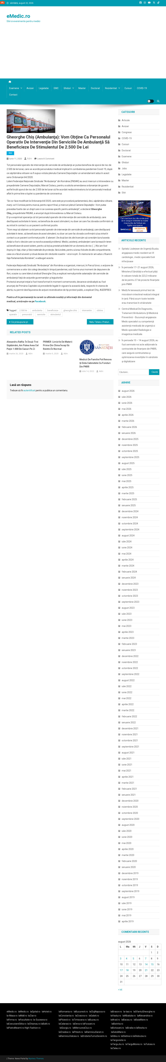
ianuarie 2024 (129, 577)
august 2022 (128, 680)
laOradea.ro (65, 1032)
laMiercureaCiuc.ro (82, 1027)
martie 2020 (128, 855)
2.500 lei (23, 310)
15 (152, 964)
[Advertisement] (83, 54)
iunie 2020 (127, 837)
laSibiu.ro (115, 1036)
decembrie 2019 (130, 873)
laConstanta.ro (66, 1015)
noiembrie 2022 (130, 662)
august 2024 (128, 535)
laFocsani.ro (88, 1023)
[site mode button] (150, 101)
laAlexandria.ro (145, 1015)
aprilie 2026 (128, 415)
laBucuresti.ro (81, 1011)
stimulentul (55, 314)
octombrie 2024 (130, 523)
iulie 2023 (126, 614)
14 (146, 964)
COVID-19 (142, 88)
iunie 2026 (127, 403)
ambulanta (37, 310)
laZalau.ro (116, 1048)
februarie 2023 (129, 644)
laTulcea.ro (149, 1044)
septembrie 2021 (130, 746)
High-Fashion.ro (33, 1027)
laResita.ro (141, 1027)
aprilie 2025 (128, 487)
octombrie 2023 (130, 596)
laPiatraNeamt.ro (15, 1027)
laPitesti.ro (77, 1032)
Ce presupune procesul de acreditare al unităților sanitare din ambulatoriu (22, 322)
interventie (87, 310)
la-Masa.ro (12, 1015)
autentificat (29, 390)
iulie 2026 (126, 397)
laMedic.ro (23, 1011)
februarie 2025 (129, 499)
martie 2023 (128, 638)
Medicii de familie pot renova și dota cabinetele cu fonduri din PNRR (95, 363)
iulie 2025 (126, 469)
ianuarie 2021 (129, 795)
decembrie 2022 (130, 656)
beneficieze (52, 310)
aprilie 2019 (128, 921)
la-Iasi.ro (127, 1011)
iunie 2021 (127, 764)
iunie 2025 (127, 475)
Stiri (10, 153)
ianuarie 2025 (129, 505)
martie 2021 (128, 783)
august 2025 (128, 463)
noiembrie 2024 (130, 517)
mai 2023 (126, 626)
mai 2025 (126, 481)
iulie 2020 (126, 831)
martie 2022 (128, 710)
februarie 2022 (129, 716)
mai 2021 (126, 770)
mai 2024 (126, 553)
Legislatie (44, 88)
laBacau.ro (126, 1019)
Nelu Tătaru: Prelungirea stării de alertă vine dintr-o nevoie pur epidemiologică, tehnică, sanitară (101, 322)
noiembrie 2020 (130, 806)
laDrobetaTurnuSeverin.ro (94, 1036)
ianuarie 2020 (129, 867)
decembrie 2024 (130, 511)
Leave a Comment (45, 158)
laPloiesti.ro (65, 1019)
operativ (13, 314)
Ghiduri (67, 88)
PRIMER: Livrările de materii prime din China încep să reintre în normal (57, 345)
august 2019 (128, 897)
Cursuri (128, 88)
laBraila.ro (130, 1027)
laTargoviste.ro (118, 1040)
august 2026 (128, 391)
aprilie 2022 (128, 704)
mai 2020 (126, 843)
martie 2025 (128, 493)
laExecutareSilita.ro (16, 1023)
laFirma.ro (12, 1019)
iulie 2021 (126, 758)
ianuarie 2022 (129, 722)
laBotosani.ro (117, 1027)
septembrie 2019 (130, 891)
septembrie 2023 (130, 602)
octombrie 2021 (130, 740)
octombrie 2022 (130, 668)
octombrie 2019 (130, 885)
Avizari (30, 88)
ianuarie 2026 (129, 433)
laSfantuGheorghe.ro (144, 1011)
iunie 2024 (127, 547)
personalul (27, 314)
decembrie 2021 (130, 728)
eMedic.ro (18, 16)
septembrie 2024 (130, 529)
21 (146, 970)
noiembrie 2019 (130, 879)
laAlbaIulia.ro (129, 1015)
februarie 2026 (129, 427)
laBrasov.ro (116, 1011)
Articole (126, 120)
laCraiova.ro (81, 1015)
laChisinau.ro (34, 1023)
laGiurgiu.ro (66, 1027)
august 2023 (128, 608)
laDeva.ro (77, 1023)
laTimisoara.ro (79, 1019)
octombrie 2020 (130, 813)
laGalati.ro (94, 1015)
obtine (100, 310)
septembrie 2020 (130, 819)
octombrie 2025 (130, 451)
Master (82, 88)
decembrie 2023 (130, 584)
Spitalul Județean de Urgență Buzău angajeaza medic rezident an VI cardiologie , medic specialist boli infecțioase (140, 255)
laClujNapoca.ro (97, 1011)
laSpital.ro (35, 1011)
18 (127, 970)
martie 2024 (128, 565)
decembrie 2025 (130, 439)
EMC (56, 88)
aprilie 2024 (128, 559)
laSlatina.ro (126, 1036)
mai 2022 (126, 698)
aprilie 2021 (128, 777)
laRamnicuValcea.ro (69, 1036)
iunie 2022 (127, 692)
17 (121, 970)
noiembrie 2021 (130, 734)
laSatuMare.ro (118, 1032)
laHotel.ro (47, 1011)
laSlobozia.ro (139, 1036)
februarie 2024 (129, 571)
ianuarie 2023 (129, 650)
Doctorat (95, 88)
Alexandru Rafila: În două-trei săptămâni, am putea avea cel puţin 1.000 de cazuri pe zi (23, 345)
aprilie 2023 (128, 632)
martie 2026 (128, 421)
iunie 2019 (127, 909)
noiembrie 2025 (130, 445)
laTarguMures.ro (133, 1044)
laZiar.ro (32, 1015)
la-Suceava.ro (40, 1019)
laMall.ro (22, 1015)
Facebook (40, 301)
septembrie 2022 (130, 674)
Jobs (124, 168)
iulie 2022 (126, 686)
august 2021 (128, 752)
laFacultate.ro (25, 1019)
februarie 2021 (129, 789)
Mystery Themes (36, 1058)
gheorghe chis (70, 310)
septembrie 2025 (130, 457)
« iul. (120, 989)
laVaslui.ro (117, 1015)
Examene (14, 88)
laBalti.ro (45, 1023)
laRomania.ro (65, 1011)
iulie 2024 (126, 541)
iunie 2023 (127, 620)
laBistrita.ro (117, 1023)
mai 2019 (126, 915)
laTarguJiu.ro (118, 1044)
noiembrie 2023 (130, 590)
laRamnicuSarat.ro (94, 1032)
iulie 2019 (126, 903)
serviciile (41, 314)
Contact (13, 94)
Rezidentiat (111, 88)
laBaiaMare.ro (141, 1019)
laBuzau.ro (93, 1019)
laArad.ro (115, 1019)
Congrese (127, 132)
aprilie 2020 (128, 849)
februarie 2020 (129, 861)
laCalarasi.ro (65, 1023)
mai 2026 (126, 409)
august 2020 (128, 825)
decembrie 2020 (130, 800)
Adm (29, 158)
